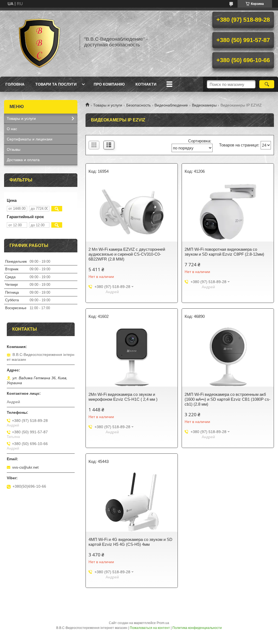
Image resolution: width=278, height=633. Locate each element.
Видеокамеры (204, 105)
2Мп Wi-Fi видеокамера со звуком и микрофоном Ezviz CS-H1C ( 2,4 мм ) (123, 397)
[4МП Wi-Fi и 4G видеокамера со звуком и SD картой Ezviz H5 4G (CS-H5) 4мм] (132, 502)
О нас (12, 129)
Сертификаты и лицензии (29, 139)
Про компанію (109, 84)
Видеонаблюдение (171, 105)
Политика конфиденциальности (197, 628)
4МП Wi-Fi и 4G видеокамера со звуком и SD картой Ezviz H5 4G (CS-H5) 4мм (130, 542)
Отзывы (13, 149)
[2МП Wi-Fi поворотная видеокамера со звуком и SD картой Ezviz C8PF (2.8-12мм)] (228, 212)
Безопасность (138, 105)
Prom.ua (163, 623)
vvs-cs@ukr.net (25, 467)
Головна (14, 84)
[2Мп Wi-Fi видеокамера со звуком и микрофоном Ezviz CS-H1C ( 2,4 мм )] (132, 357)
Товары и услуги (107, 105)
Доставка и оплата (23, 160)
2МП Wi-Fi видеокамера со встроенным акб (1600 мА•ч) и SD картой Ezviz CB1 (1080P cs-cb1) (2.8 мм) (227, 399)
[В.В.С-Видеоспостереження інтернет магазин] (39, 42)
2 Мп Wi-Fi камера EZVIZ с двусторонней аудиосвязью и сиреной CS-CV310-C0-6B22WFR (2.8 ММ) (127, 254)
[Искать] (266, 84)
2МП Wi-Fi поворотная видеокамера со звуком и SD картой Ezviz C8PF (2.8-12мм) (224, 251)
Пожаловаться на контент (150, 628)
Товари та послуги (56, 84)
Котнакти (145, 84)
